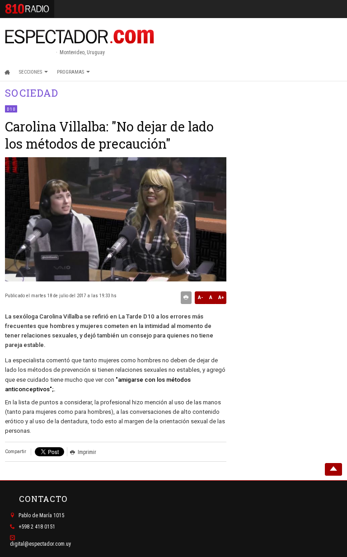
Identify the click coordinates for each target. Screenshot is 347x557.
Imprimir (87, 452)
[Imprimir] (186, 297)
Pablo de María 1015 (41, 515)
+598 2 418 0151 (37, 527)
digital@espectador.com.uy (40, 544)
